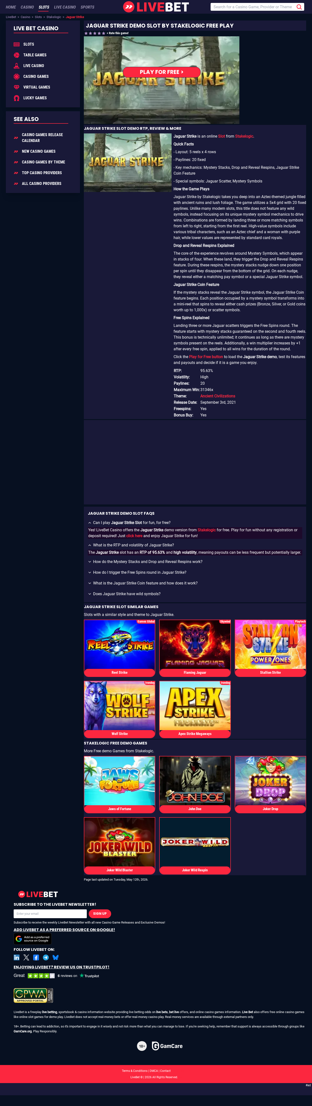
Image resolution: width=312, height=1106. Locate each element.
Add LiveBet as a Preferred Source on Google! (64, 930)
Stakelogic (54, 17)
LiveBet (11, 17)
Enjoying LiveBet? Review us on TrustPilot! (61, 967)
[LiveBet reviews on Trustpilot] (60, 976)
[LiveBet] (156, 6)
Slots (38, 17)
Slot (221, 136)
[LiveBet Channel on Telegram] (46, 957)
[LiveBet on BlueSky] (55, 957)
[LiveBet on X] (26, 957)
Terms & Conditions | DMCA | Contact (156, 1071)
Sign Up (100, 913)
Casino (25, 17)
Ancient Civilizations (217, 396)
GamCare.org (23, 1031)
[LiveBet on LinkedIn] (17, 957)
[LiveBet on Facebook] (36, 957)
